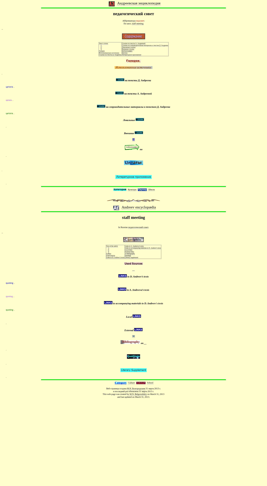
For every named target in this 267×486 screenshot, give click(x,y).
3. (101, 49)
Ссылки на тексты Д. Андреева (110, 55)
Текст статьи (103, 43)
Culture (131, 382)
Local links (128, 250)
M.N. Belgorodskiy (138, 394)
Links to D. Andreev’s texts (115, 257)
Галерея (102, 51)
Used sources (110, 255)
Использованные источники (109, 53)
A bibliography (130, 254)
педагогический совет (138, 227)
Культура (132, 189)
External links (129, 252)
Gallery (108, 254)
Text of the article (112, 246)
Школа (151, 189)
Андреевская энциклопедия (138, 3)
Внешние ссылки (128, 49)
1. (101, 45)
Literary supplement (131, 257)
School (150, 382)
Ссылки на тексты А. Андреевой (133, 43)
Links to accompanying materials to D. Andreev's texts (143, 248)
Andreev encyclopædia (139, 207)
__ (133, 269)
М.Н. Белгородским (136, 388)
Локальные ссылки (128, 47)
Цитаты (124, 53)
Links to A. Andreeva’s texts (134, 246)
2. (101, 47)
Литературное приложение (131, 55)
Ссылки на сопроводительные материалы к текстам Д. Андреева (145, 45)
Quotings (128, 255)
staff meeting (138, 23)
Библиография (127, 51)
